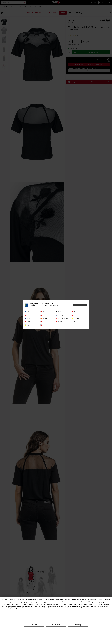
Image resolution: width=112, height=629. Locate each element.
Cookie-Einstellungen (29, 608)
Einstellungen (78, 625)
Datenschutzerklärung (79, 608)
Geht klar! (34, 624)
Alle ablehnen (56, 624)
